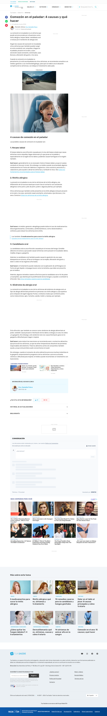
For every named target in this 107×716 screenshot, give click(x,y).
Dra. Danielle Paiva (25, 387)
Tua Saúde (13, 1)
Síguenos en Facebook (92, 654)
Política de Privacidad (55, 678)
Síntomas (27, 12)
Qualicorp (97, 711)
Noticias (32, 1)
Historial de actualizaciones (21, 407)
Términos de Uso (79, 678)
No (46, 400)
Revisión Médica (79, 675)
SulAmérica (77, 711)
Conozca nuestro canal (82, 654)
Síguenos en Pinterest (97, 654)
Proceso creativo (54, 675)
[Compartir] (6, 17)
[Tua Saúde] (16, 6)
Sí (37, 400)
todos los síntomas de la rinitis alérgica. (34, 195)
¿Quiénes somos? (54, 672)
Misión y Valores (79, 672)
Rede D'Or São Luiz (57, 711)
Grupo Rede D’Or (62, 703)
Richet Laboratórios (87, 711)
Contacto (52, 682)
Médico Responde (23, 1)
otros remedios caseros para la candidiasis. (35, 279)
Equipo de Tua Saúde (26, 29)
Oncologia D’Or (68, 711)
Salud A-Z (20, 12)
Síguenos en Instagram (87, 654)
